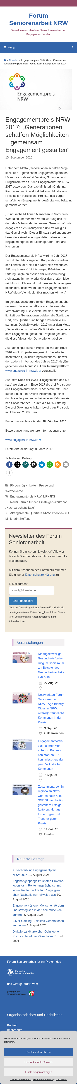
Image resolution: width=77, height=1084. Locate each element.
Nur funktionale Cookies (38, 1062)
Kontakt (12, 1025)
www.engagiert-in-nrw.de (21, 370)
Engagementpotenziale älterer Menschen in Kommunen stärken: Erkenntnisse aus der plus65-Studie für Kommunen (50, 754)
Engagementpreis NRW (25, 496)
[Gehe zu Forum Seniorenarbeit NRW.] (5, 60)
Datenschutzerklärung (20, 1079)
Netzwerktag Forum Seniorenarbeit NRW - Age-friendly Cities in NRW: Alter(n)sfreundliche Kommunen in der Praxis (51, 708)
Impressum (61, 1079)
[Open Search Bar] (72, 47)
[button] (9, 464)
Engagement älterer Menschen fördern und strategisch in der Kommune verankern (38, 910)
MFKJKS (49, 496)
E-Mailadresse (18, 584)
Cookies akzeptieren (38, 1052)
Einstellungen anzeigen (38, 1072)
